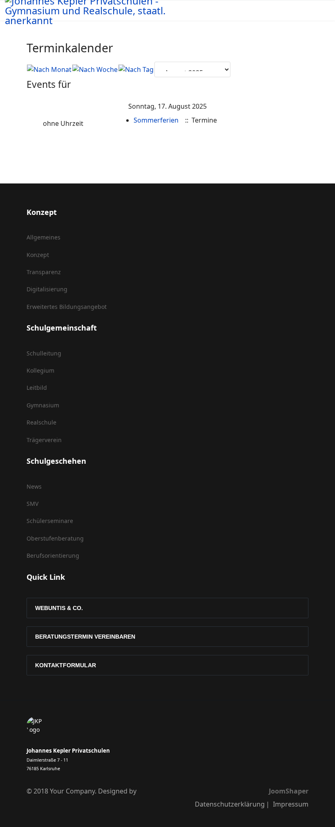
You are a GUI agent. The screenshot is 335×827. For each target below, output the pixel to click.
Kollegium (40, 370)
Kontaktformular (65, 665)
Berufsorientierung (53, 555)
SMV (32, 503)
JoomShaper (288, 791)
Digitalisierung (47, 289)
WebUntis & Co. (59, 608)
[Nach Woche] (95, 69)
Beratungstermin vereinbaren (85, 636)
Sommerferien (156, 120)
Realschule (41, 422)
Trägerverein (44, 440)
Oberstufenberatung (55, 538)
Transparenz (44, 272)
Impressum (290, 804)
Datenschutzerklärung (230, 804)
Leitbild (37, 387)
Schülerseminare (50, 521)
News (34, 486)
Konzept (38, 255)
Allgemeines (43, 237)
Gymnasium (43, 405)
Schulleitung (44, 353)
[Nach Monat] (49, 69)
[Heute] (136, 69)
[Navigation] (255, 14)
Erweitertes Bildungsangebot (67, 307)
